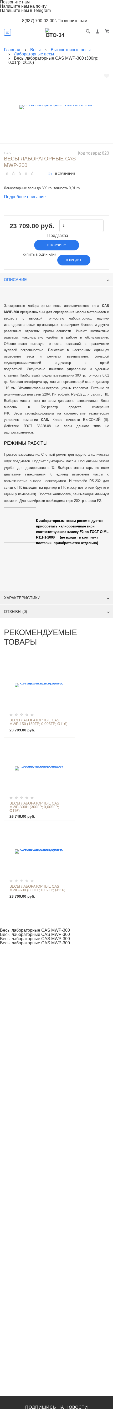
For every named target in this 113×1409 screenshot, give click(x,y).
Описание (15, 279)
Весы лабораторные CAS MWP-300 (35, 930)
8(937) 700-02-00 (38, 20)
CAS (7, 153)
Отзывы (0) (15, 611)
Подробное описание (25, 196)
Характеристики (22, 598)
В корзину (56, 245)
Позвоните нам (72, 20)
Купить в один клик (39, 254)
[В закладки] (106, 76)
